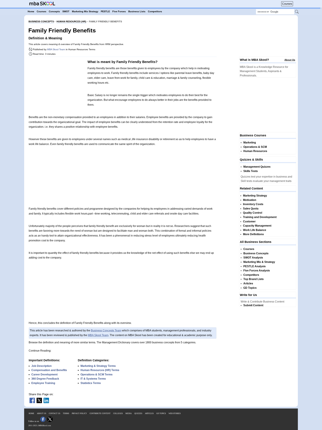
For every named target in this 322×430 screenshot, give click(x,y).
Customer (249, 221)
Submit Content (253, 305)
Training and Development (260, 217)
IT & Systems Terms (93, 378)
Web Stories (175, 413)
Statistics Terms (90, 383)
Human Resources (255, 151)
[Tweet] (39, 402)
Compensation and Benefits (49, 370)
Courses (287, 3)
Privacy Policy (79, 413)
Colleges (118, 413)
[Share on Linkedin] (46, 402)
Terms (66, 413)
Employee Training (43, 383)
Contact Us (54, 413)
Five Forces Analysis (256, 270)
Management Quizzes (257, 166)
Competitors (251, 274)
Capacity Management (257, 225)
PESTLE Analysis (254, 266)
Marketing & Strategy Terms (98, 365)
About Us (289, 59)
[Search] (297, 12)
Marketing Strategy (255, 195)
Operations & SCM (255, 146)
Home (31, 413)
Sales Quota (250, 208)
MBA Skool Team (56, 49)
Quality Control (252, 212)
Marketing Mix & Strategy (259, 262)
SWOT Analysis (253, 257)
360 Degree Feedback (45, 378)
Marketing (249, 142)
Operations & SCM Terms (96, 374)
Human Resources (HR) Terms (99, 370)
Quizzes (138, 413)
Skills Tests (250, 171)
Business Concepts (256, 253)
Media (128, 413)
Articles (248, 283)
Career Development (44, 374)
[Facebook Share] (32, 402)
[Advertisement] (57, 82)
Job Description (41, 365)
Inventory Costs (253, 204)
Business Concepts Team (106, 330)
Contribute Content (100, 413)
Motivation (249, 200)
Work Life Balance (254, 230)
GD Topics (250, 287)
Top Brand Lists (253, 279)
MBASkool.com (44, 425)
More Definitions (253, 234)
